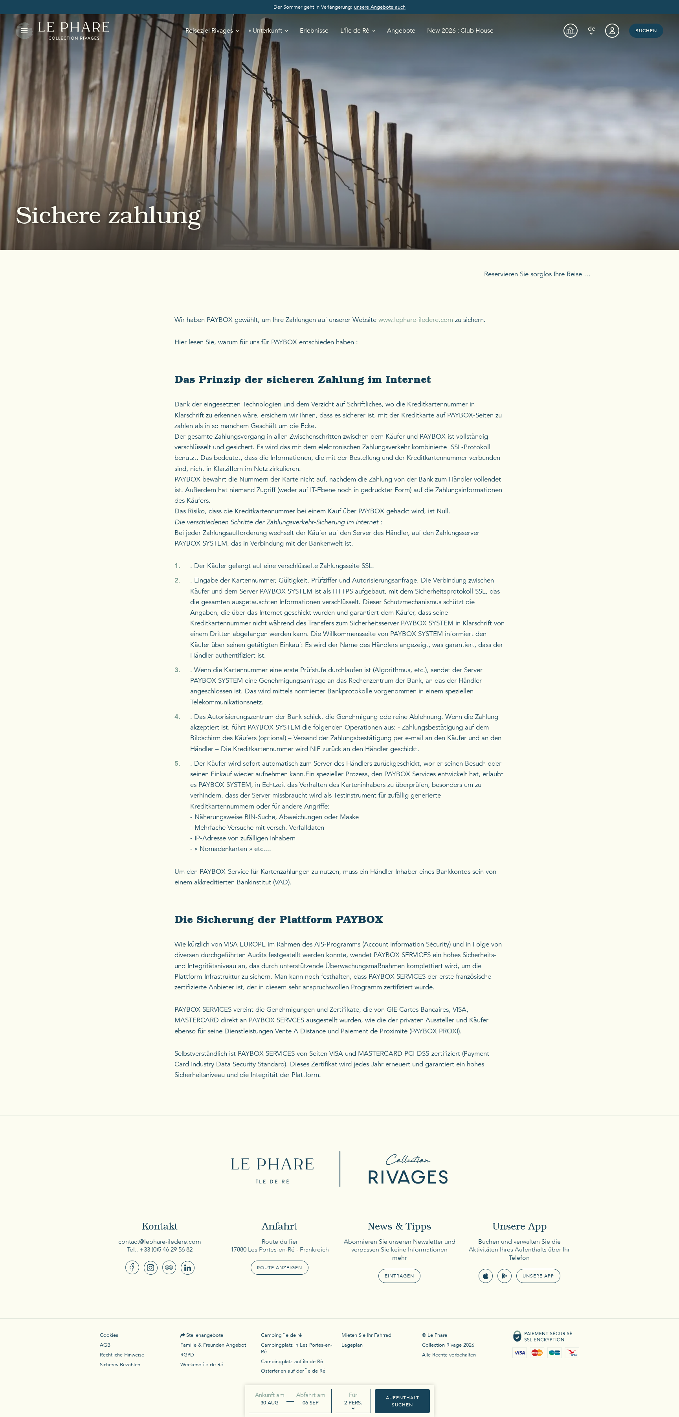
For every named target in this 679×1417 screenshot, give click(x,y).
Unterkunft (267, 30)
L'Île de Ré (354, 30)
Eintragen (399, 1276)
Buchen (646, 31)
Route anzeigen (279, 1267)
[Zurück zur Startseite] (74, 31)
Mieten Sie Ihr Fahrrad (366, 1335)
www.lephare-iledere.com (415, 319)
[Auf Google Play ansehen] (504, 1276)
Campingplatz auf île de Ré (292, 1361)
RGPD (187, 1354)
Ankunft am (269, 1395)
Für (353, 1395)
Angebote (401, 30)
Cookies (109, 1335)
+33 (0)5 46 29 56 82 (166, 1249)
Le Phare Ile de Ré (274, 1168)
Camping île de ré (281, 1335)
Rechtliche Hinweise (122, 1354)
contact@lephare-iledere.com (159, 1241)
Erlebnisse (314, 30)
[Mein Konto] (612, 31)
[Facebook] (132, 1267)
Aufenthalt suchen (402, 1401)
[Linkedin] (188, 1268)
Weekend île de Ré (201, 1364)
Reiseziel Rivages (209, 30)
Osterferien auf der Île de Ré (293, 1371)
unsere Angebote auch (380, 7)
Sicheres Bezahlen (120, 1364)
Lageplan (352, 1345)
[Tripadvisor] (169, 1267)
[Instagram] (151, 1268)
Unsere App (538, 1276)
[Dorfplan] (570, 31)
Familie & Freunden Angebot (213, 1345)
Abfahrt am (310, 1395)
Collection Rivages (404, 1168)
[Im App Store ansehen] (486, 1276)
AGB (105, 1345)
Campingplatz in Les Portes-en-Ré (296, 1348)
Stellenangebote (204, 1335)
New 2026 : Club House (460, 30)
